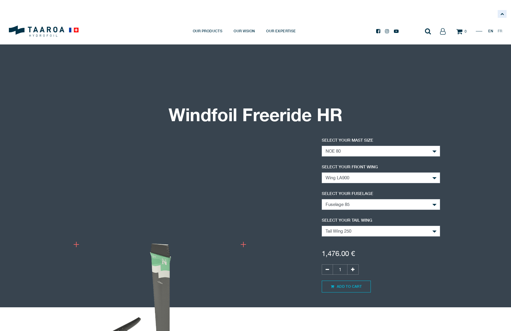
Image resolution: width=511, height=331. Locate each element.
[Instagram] (387, 31)
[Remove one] (327, 269)
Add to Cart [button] (349, 286)
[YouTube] (396, 31)
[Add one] (352, 269)
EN (490, 31)
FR (500, 31)
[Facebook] (378, 31)
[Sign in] (443, 31)
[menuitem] (208, 31)
